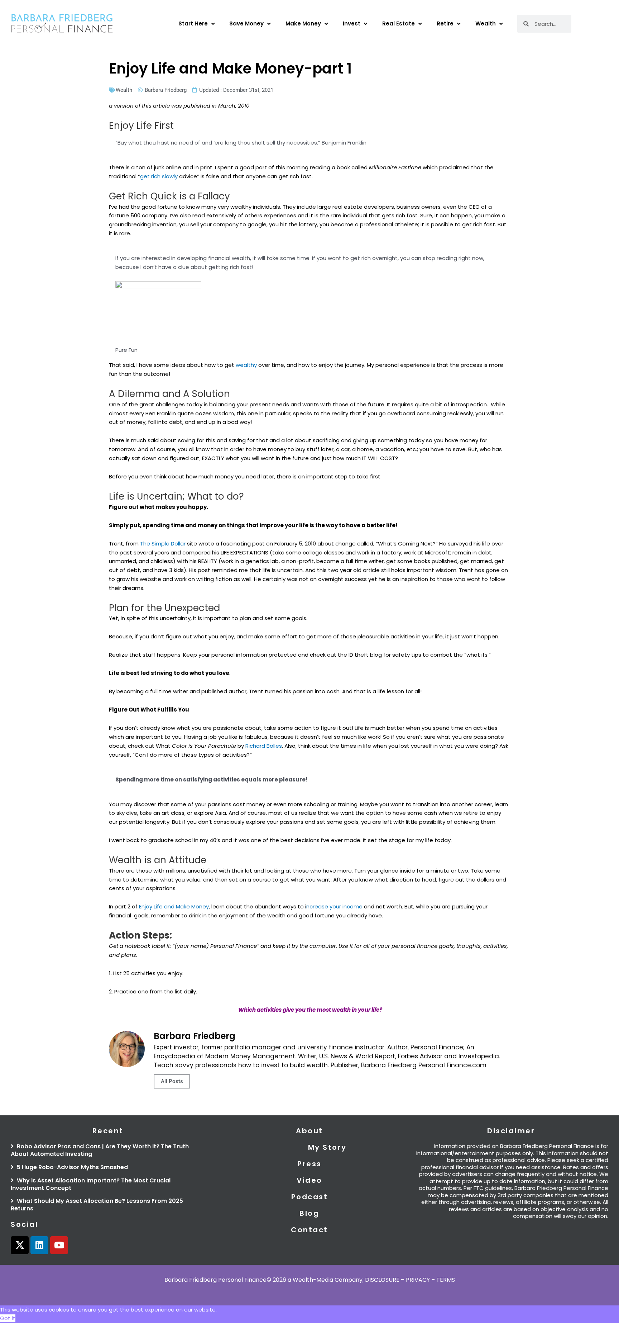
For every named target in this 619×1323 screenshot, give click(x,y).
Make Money (303, 23)
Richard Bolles (263, 746)
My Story (327, 1147)
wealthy (246, 365)
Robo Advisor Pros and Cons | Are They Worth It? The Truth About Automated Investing (100, 1150)
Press (309, 1164)
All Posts (172, 1081)
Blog (309, 1213)
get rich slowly (159, 176)
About (309, 1131)
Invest (351, 23)
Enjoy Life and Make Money (174, 906)
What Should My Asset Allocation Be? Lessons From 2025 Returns (97, 1205)
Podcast (309, 1197)
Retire (445, 23)
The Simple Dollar (163, 543)
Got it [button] (7, 1318)
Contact (309, 1230)
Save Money (246, 23)
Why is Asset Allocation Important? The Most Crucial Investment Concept (91, 1184)
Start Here (193, 23)
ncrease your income (334, 906)
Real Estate (398, 23)
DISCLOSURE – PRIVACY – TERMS (410, 1280)
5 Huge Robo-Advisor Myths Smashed (71, 1167)
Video (309, 1180)
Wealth (485, 23)
